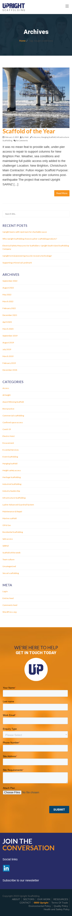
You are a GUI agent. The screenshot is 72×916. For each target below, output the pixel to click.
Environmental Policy (40, 906)
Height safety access (12, 470)
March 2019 (8, 356)
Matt (27, 137)
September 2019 (10, 335)
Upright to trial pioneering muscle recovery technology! (27, 256)
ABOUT (16, 899)
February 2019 (9, 363)
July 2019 (7, 349)
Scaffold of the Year (29, 131)
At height (7, 395)
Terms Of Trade (59, 902)
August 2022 (8, 287)
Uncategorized (9, 566)
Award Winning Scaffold (13, 402)
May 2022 (7, 294)
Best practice (8, 408)
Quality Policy (61, 906)
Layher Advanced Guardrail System (18, 504)
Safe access (8, 539)
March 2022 (8, 301)
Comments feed (10, 605)
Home (22, 40)
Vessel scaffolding (11, 573)
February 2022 (9, 308)
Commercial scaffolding (13, 415)
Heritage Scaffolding (12, 477)
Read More (61, 193)
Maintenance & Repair (12, 511)
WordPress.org (9, 612)
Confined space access (13, 422)
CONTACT (25, 902)
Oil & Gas (7, 525)
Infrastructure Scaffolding (14, 498)
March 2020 (8, 329)
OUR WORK (43, 899)
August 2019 (8, 342)
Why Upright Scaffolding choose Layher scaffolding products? (30, 238)
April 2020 (7, 322)
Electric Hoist (9, 436)
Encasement (8, 443)
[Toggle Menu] (67, 6)
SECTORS (28, 899)
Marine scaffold (10, 518)
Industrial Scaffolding (12, 484)
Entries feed (8, 598)
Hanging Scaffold (48, 137)
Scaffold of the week (11, 552)
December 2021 (10, 315)
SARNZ (6, 545)
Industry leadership (11, 491)
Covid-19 (7, 429)
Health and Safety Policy (56, 909)
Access (37, 137)
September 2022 (10, 281)
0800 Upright (41, 902)
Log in (5, 591)
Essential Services (11, 450)
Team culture (8, 559)
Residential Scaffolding (13, 532)
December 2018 (10, 370)
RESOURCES (60, 899)
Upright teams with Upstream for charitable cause (25, 232)
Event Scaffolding (10, 456)
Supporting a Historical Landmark (17, 262)
